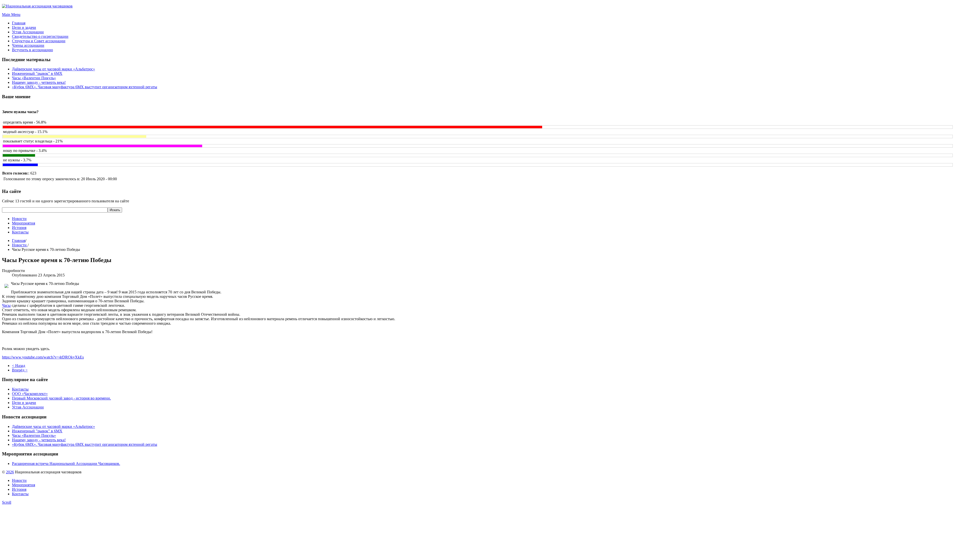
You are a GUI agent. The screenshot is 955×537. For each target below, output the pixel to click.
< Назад (18, 365)
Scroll (6, 502)
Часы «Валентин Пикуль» (34, 78)
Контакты (20, 232)
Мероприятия (23, 223)
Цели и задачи (24, 403)
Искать (115, 210)
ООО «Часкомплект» (30, 394)
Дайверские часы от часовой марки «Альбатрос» (53, 69)
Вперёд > (20, 370)
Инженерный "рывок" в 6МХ (37, 73)
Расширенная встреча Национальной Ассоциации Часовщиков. (66, 463)
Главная (18, 240)
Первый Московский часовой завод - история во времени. (61, 398)
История (19, 227)
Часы (6, 305)
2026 (10, 472)
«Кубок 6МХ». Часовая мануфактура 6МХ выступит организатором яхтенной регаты (84, 87)
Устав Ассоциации (28, 407)
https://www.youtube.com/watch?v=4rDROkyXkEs (43, 357)
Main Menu (11, 14)
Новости (19, 219)
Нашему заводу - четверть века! (39, 82)
